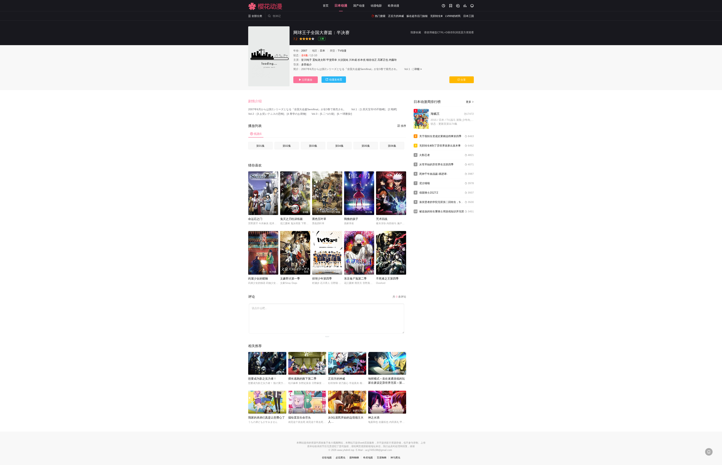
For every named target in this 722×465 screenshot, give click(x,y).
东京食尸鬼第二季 (355, 278)
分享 (461, 79)
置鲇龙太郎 (319, 59)
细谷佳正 (371, 59)
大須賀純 (343, 59)
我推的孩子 (351, 218)
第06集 (392, 145)
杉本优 (362, 59)
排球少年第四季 (322, 278)
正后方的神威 (336, 378)
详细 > (418, 69)
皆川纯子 (306, 59)
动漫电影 (376, 5)
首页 (325, 5)
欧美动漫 (393, 5)
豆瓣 (321, 38)
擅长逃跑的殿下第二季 (302, 378)
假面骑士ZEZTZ (428, 192)
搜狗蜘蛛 (354, 457)
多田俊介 (306, 64)
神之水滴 (373, 417)
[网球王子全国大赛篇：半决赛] (269, 56)
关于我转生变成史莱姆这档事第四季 (440, 136)
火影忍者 (424, 155)
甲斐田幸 (331, 59)
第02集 (287, 145)
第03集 (313, 145)
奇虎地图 (368, 457)
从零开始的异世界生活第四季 (436, 164)
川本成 (353, 59)
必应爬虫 (340, 457)
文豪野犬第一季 (290, 278)
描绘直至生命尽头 (299, 417)
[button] (256, 101)
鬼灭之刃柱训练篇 (291, 218)
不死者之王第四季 (387, 278)
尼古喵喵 (424, 183)
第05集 (366, 145)
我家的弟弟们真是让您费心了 (266, 417)
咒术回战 (381, 218)
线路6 (256, 133)
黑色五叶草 (319, 218)
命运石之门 (255, 218)
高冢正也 (383, 59)
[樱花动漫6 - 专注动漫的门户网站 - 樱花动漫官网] (265, 6)
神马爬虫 (395, 457)
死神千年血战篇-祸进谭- (433, 173)
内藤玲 (393, 59)
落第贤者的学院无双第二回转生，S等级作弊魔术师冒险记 (453, 202)
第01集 (260, 145)
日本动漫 (340, 5)
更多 (470, 101)
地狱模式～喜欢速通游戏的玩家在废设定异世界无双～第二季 (386, 382)
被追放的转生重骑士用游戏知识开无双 (441, 211)
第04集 (339, 145)
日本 (322, 50)
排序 (401, 125)
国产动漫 (359, 5)
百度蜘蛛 (382, 457)
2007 (304, 50)
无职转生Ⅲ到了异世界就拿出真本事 (440, 145)
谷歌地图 (327, 457)
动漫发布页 (333, 79)
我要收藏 (415, 32)
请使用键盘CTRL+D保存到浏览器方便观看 (449, 32)
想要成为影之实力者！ (262, 378)
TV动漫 (342, 50)
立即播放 (305, 79)
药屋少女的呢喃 (258, 278)
